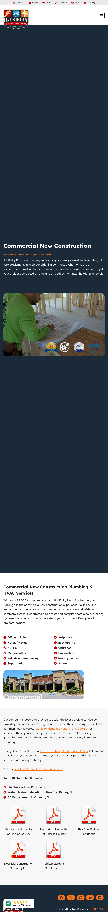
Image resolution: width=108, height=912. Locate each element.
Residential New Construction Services (38, 769)
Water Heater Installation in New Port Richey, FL (40, 792)
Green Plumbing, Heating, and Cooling (64, 751)
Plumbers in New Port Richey (27, 787)
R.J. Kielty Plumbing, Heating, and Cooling (61, 728)
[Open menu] (101, 15)
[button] (19, 903)
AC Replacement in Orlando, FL (29, 797)
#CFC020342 (97, 909)
